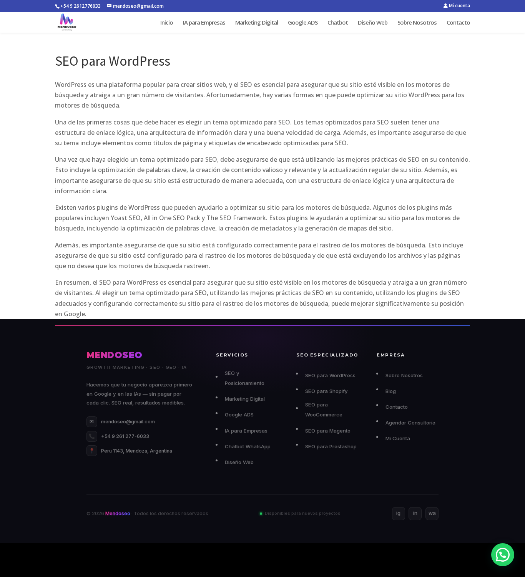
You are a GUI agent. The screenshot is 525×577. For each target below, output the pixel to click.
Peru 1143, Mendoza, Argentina (130, 451)
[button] (502, 554)
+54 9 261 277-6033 (119, 436)
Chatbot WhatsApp (247, 446)
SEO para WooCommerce (323, 409)
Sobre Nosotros (417, 23)
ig (398, 513)
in (415, 513)
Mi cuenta (459, 6)
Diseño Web (372, 23)
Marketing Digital (256, 23)
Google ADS (302, 23)
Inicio (166, 23)
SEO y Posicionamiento (244, 378)
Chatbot (337, 23)
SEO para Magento (327, 431)
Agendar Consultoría (410, 422)
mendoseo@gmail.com (122, 421)
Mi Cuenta (397, 438)
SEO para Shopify (326, 391)
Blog (390, 391)
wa (432, 513)
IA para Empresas (204, 23)
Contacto (458, 23)
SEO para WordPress (330, 375)
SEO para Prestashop (330, 446)
